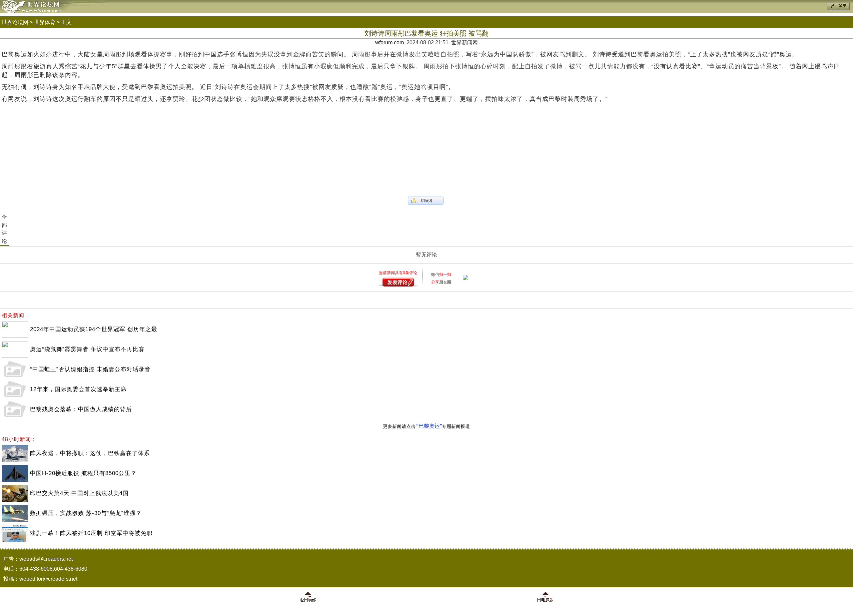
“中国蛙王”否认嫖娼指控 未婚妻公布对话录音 (90, 369)
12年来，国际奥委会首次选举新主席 (78, 389)
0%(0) (426, 200)
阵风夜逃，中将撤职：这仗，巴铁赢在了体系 (90, 453)
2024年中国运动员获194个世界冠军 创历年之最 (93, 329)
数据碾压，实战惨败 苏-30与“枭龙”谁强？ (86, 513)
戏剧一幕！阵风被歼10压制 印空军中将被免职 (91, 533)
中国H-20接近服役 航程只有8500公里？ (83, 473)
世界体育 (44, 22)
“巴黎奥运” (429, 426)
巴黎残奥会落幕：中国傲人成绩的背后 (81, 409)
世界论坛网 (15, 22)
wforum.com (389, 42)
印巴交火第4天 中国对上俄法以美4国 (79, 493)
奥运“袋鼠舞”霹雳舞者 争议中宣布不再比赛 (87, 349)
